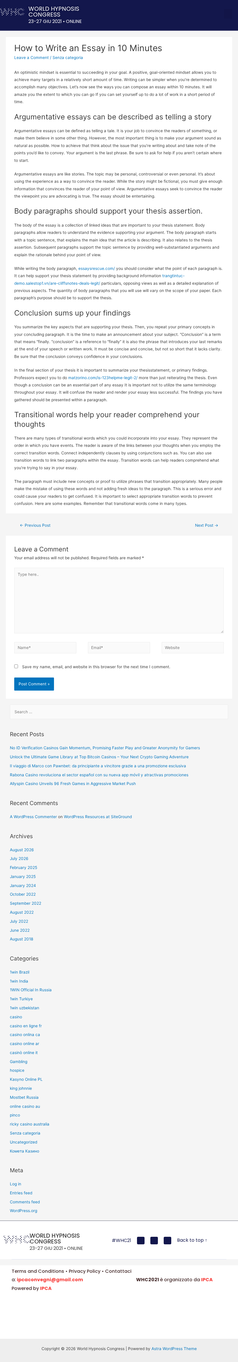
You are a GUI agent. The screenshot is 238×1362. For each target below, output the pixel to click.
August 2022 (22, 912)
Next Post (206, 525)
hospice (17, 1070)
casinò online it (24, 1052)
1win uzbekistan (24, 1008)
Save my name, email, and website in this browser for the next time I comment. (96, 666)
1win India (19, 981)
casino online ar (24, 1043)
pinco (15, 1115)
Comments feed (25, 1202)
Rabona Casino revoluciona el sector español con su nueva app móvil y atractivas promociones (99, 775)
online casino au (25, 1106)
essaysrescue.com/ (96, 268)
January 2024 (23, 885)
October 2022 (23, 894)
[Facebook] (141, 1240)
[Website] (193, 648)
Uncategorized (23, 1142)
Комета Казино (24, 1151)
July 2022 (19, 921)
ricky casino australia (29, 1124)
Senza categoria (68, 57)
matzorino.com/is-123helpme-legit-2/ (103, 377)
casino (16, 1017)
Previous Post (35, 525)
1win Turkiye (21, 999)
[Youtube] (154, 1240)
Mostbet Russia (24, 1097)
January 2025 (23, 876)
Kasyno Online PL (26, 1079)
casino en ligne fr (26, 1026)
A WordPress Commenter (33, 816)
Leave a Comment (31, 57)
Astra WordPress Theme (174, 1348)
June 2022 (20, 930)
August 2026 (22, 849)
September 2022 (25, 903)
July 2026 (19, 858)
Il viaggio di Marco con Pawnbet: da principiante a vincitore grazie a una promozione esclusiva (98, 766)
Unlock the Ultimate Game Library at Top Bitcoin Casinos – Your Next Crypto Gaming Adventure (99, 757)
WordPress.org (23, 1210)
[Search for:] (119, 711)
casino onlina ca (25, 1034)
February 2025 (23, 867)
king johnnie (21, 1088)
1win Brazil (19, 972)
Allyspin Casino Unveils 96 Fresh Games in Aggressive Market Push (73, 783)
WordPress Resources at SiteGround (98, 816)
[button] (228, 14)
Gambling (18, 1061)
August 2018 (21, 939)
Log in (15, 1184)
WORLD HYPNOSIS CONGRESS (53, 12)
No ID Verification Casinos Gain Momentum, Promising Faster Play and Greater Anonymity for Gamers (105, 747)
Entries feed (21, 1193)
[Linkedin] (167, 1240)
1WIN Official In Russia (31, 990)
